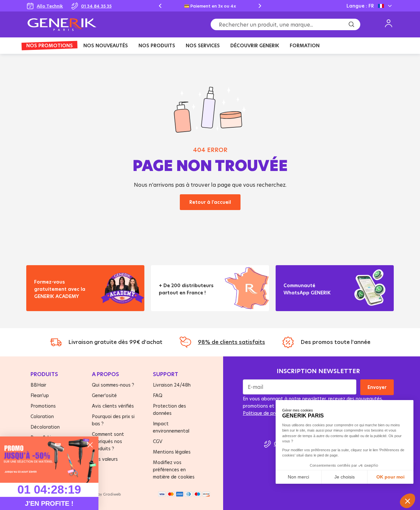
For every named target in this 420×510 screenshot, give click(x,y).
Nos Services (203, 45)
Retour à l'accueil (210, 202)
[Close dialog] (90, 445)
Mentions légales (172, 452)
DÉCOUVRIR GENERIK (254, 45)
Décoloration (45, 427)
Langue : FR (360, 6)
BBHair (38, 385)
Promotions (43, 406)
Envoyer (377, 387)
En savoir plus (56, 304)
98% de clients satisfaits (231, 342)
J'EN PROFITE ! (49, 503)
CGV (157, 441)
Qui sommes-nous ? (113, 385)
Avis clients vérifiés (113, 406)
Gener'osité (104, 395)
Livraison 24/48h (172, 385)
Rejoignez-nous (307, 301)
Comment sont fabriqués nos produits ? (108, 441)
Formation (305, 45)
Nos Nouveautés (105, 45)
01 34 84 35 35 (96, 6)
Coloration (42, 416)
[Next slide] (260, 6)
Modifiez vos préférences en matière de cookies (174, 469)
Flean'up (40, 395)
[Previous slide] (160, 6)
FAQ (157, 395)
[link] (49, 459)
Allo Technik (50, 6)
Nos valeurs (105, 459)
